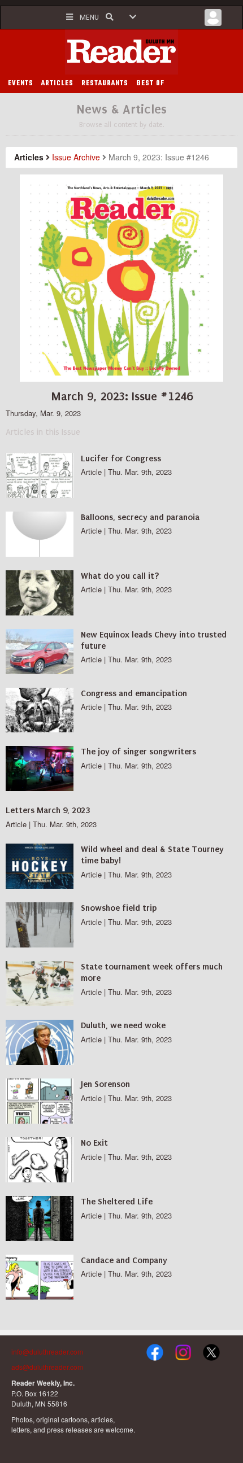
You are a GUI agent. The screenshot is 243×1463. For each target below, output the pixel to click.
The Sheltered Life (117, 1201)
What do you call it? (120, 576)
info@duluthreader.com (47, 1351)
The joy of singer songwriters (138, 751)
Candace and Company (124, 1260)
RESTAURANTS (104, 83)
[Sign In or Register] (213, 20)
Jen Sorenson (105, 1084)
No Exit (94, 1143)
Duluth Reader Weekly (121, 52)
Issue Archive (76, 157)
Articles (29, 157)
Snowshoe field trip (119, 908)
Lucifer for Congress (121, 458)
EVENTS (20, 83)
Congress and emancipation (134, 693)
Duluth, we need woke (123, 1025)
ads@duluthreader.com (47, 1367)
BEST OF (150, 83)
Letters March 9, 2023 (48, 810)
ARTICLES (57, 83)
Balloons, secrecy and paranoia (140, 517)
